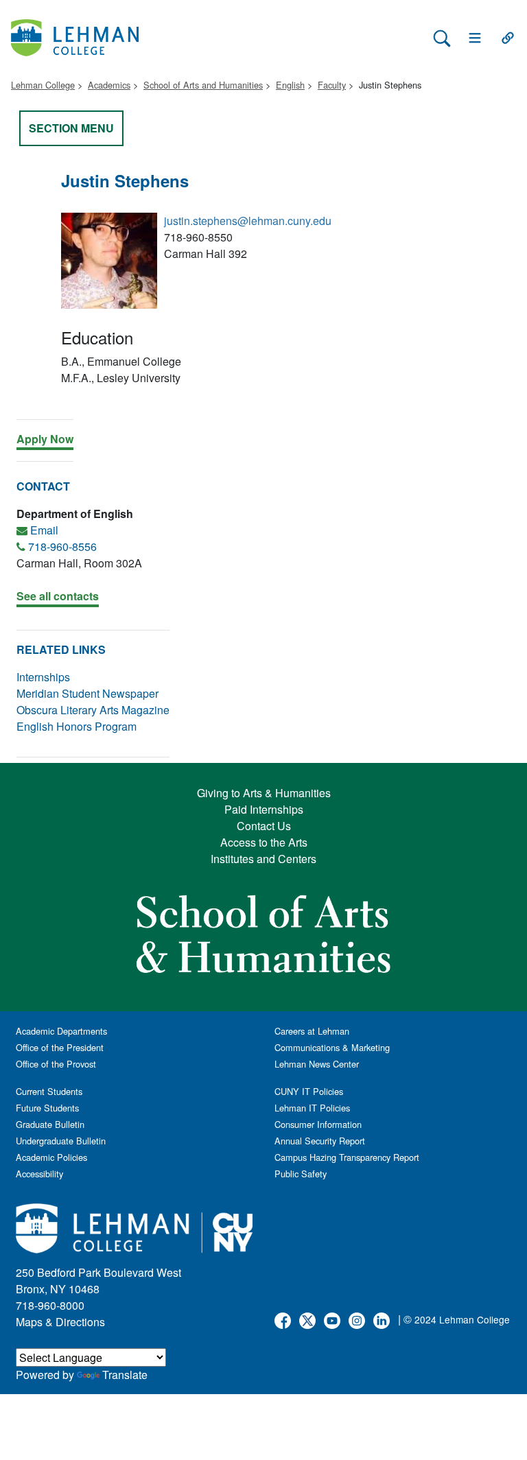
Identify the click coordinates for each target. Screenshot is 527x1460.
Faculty (332, 84)
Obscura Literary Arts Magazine (92, 710)
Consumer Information (318, 1124)
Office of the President (60, 1047)
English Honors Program (76, 726)
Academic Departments (61, 1030)
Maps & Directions (60, 1322)
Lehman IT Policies (312, 1107)
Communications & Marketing (332, 1047)
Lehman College (43, 84)
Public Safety (300, 1173)
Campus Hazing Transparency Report (346, 1157)
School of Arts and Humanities (203, 84)
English (290, 84)
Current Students (49, 1091)
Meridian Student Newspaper (87, 693)
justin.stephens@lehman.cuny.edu (247, 220)
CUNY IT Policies (308, 1091)
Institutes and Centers (263, 859)
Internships (43, 677)
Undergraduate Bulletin (61, 1140)
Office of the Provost (56, 1063)
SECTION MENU (71, 128)
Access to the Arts (263, 842)
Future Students (47, 1107)
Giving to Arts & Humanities (264, 793)
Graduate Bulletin (50, 1124)
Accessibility (39, 1173)
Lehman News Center (316, 1063)
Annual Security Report (319, 1140)
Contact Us (264, 826)
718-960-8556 (62, 546)
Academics (109, 84)
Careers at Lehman (311, 1030)
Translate (125, 1374)
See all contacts (57, 596)
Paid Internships (263, 809)
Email (44, 530)
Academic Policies (51, 1157)
